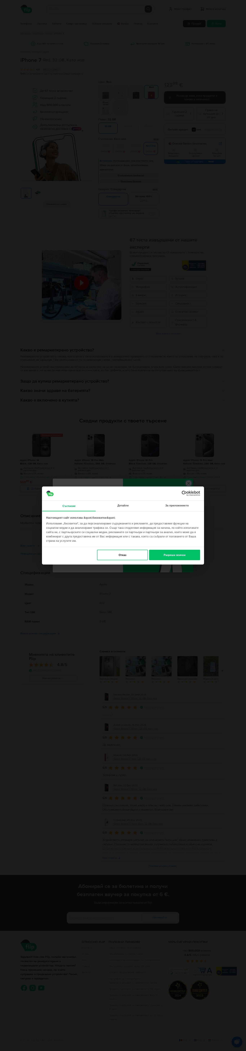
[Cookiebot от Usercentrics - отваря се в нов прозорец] (184, 493)
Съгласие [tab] (68, 505)
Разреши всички (174, 554)
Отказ (122, 554)
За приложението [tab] (177, 505)
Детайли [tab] (123, 505)
